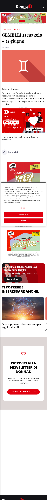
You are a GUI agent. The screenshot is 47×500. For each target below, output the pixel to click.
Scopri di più (12, 279)
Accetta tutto (23, 214)
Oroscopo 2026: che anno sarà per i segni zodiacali (22, 326)
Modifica (24, 208)
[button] (3, 7)
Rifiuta (23, 221)
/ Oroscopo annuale (11, 30)
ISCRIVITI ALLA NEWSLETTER (23, 391)
